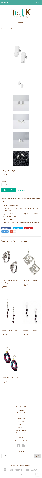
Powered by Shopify (25, 465)
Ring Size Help (21, 413)
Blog (21, 416)
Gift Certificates (21, 430)
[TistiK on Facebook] (18, 446)
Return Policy (21, 424)
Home (2, 28)
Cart (39, 2)
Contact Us (21, 427)
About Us (21, 410)
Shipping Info (21, 419)
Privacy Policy (21, 421)
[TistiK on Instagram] (23, 446)
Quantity (3, 181)
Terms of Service (21, 433)
